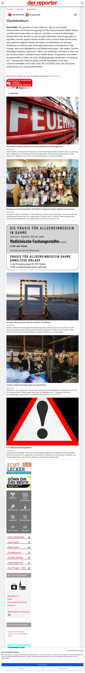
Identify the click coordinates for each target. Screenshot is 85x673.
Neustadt (20, 9)
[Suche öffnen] (82, 3)
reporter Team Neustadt (16, 632)
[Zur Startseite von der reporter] (42, 3)
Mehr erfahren (55, 76)
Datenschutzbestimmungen (75, 650)
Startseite (9, 9)
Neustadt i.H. (13, 596)
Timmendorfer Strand (17, 602)
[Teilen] (75, 14)
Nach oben (14, 93)
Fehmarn (11, 605)
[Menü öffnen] (2, 3)
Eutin (10, 599)
